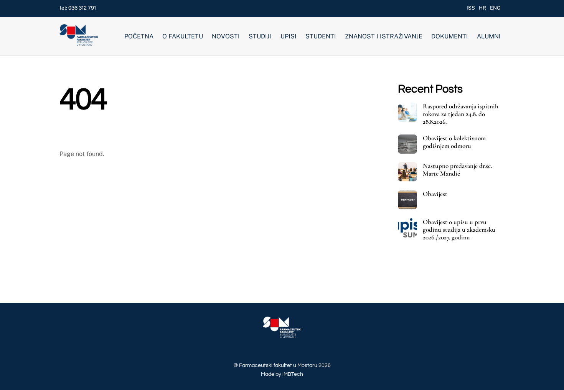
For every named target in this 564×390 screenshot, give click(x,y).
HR (482, 8)
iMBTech (292, 374)
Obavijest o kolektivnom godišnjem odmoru (454, 142)
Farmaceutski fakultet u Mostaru (278, 365)
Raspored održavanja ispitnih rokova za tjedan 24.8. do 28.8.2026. (460, 114)
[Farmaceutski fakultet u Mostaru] (78, 42)
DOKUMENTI (449, 36)
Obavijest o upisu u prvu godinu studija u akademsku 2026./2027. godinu (459, 229)
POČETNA (138, 36)
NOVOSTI (226, 36)
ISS (471, 8)
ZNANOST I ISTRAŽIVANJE (383, 36)
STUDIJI (260, 36)
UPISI (288, 36)
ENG (495, 8)
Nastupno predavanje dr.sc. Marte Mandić (457, 170)
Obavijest (435, 194)
